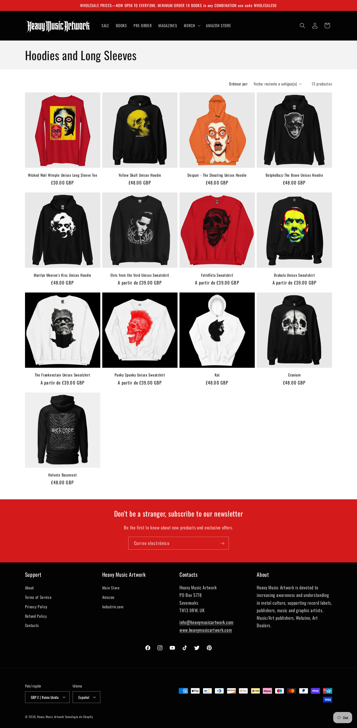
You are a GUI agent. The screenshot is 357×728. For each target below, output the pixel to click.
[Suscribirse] (222, 543)
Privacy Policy (36, 606)
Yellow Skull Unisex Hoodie (140, 175)
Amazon (108, 597)
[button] (191, 25)
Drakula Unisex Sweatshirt (294, 275)
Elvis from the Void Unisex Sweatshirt (140, 275)
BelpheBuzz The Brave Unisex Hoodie (294, 175)
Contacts (32, 625)
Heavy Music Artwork (50, 716)
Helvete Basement (62, 474)
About (29, 588)
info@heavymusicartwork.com (206, 622)
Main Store (111, 588)
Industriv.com (113, 606)
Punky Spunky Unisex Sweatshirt (140, 374)
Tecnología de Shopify (79, 716)
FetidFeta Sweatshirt (217, 275)
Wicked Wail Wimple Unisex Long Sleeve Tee (62, 175)
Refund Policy (36, 616)
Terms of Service (38, 597)
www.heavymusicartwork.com (205, 629)
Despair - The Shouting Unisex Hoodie (217, 175)
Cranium (294, 374)
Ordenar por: (238, 84)
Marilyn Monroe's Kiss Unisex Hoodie (62, 275)
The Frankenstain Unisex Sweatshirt (62, 374)
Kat (217, 374)
